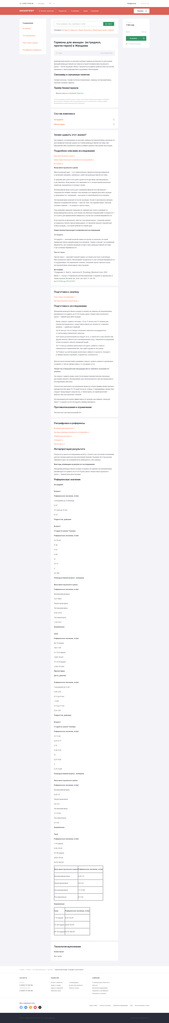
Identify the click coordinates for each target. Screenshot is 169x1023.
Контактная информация (99, 988)
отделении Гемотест (76, 93)
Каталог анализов (56, 982)
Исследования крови (39, 969)
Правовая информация (120, 1005)
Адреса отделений (57, 988)
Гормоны (50, 969)
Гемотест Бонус (74, 988)
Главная (22, 969)
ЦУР (131, 1005)
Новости (95, 985)
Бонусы (143, 3)
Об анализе (27, 28)
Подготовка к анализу (30, 43)
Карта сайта (93, 1005)
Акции (86, 11)
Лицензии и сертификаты (100, 990)
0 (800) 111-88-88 (27, 3)
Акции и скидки (56, 985)
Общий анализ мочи (85, 30)
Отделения (94, 11)
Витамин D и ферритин (69, 30)
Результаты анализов (76, 985)
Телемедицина (74, 982)
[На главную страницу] (27, 11)
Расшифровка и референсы (32, 50)
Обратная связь (56, 990)
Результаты (131, 3)
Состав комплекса (29, 35)
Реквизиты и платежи (99, 993)
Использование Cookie (142, 1005)
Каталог (28, 969)
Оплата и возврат (105, 1005)
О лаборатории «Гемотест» (101, 982)
